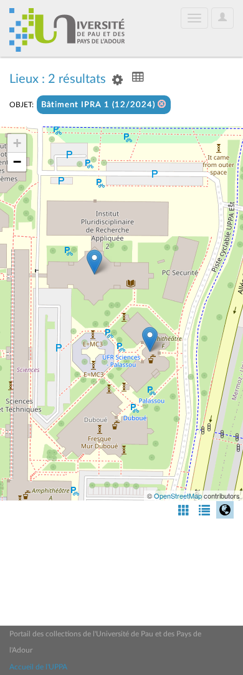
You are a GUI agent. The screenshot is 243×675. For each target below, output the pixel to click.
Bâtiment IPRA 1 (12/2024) (99, 105)
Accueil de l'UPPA (38, 667)
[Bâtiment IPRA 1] (94, 262)
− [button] (17, 162)
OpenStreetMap (178, 495)
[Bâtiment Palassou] (150, 339)
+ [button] (17, 143)
